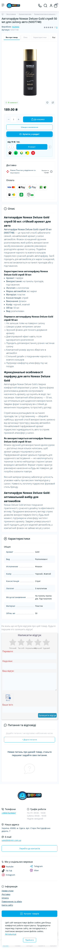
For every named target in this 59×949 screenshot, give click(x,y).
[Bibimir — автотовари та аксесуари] (29, 796)
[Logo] (13, 5)
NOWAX (15, 26)
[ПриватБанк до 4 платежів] (27, 152)
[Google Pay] (32, 187)
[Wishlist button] (47, 102)
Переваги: (7, 651)
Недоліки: (7, 661)
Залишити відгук (47, 715)
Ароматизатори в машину (44, 14)
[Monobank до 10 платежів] (10, 152)
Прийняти (29, 940)
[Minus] (8, 119)
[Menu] (3, 5)
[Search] (45, 5)
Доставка (6, 894)
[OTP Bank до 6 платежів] (21, 152)
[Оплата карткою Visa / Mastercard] (11, 187)
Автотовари (11, 14)
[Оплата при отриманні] (30, 195)
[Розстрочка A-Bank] (21, 195)
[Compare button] (53, 102)
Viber (36, 870)
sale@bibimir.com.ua (11, 840)
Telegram (38, 866)
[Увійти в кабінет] (51, 5)
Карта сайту (7, 905)
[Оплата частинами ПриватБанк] (42, 187)
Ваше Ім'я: (7, 704)
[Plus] (18, 119)
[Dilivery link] (51, 171)
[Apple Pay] (21, 187)
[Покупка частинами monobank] (11, 195)
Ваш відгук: (8, 670)
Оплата (5, 898)
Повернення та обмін (12, 901)
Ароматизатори (25, 14)
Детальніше (10, 934)
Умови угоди (7, 890)
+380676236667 (9, 813)
